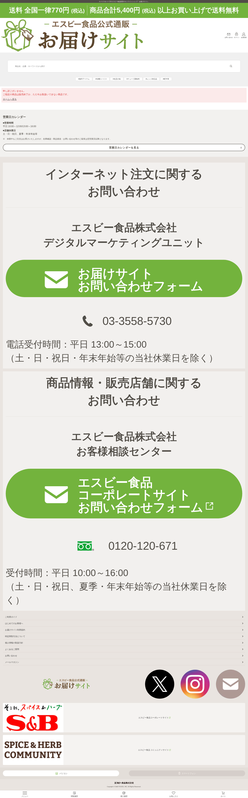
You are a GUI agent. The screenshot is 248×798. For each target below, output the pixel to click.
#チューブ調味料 (133, 79)
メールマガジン (12, 662)
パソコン (63, 773)
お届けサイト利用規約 (15, 630)
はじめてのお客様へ (14, 623)
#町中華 (166, 79)
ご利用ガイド (11, 617)
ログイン (236, 37)
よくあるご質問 (12, 649)
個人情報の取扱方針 (14, 643)
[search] (231, 66)
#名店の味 (117, 79)
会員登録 (243, 37)
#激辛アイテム (84, 79)
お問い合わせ (229, 37)
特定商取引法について (15, 636)
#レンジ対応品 (151, 79)
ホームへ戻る (10, 99)
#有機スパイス (101, 79)
